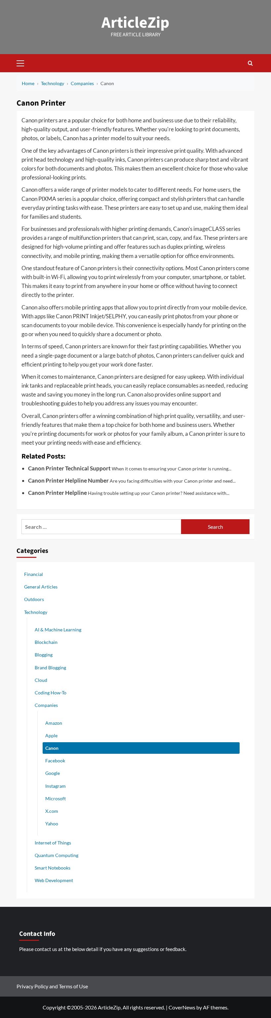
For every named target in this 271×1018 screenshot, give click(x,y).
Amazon (53, 723)
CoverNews (182, 1007)
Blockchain (46, 642)
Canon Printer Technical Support (69, 468)
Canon (51, 748)
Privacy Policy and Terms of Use (52, 986)
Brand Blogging (50, 667)
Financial (33, 574)
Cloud (41, 680)
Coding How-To (50, 692)
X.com (51, 811)
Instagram (55, 786)
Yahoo (51, 823)
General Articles (41, 586)
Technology (35, 612)
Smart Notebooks (52, 868)
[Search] (250, 63)
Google (52, 773)
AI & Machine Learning (58, 629)
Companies (46, 705)
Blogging (44, 654)
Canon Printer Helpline (57, 492)
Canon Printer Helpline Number (68, 480)
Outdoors (34, 599)
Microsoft (55, 798)
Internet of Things (53, 842)
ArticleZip (135, 23)
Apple (51, 735)
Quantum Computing (56, 855)
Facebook (55, 760)
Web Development (54, 880)
